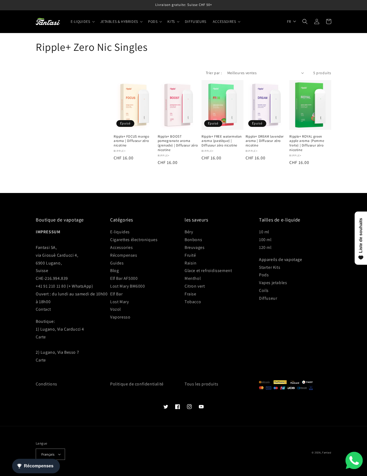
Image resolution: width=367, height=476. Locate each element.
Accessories (121, 247)
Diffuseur (268, 298)
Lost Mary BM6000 (127, 286)
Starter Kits (269, 267)
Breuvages (194, 247)
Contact (43, 309)
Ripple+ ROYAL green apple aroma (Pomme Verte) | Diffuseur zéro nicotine (306, 143)
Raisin (191, 263)
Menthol (193, 278)
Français (47, 454)
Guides (117, 263)
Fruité (190, 255)
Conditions (46, 384)
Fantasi (326, 452)
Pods (264, 275)
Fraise (190, 294)
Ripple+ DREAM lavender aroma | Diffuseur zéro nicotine (265, 141)
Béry (189, 232)
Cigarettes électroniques (133, 239)
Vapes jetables (273, 282)
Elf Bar (116, 294)
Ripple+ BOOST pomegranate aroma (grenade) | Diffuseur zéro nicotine (178, 143)
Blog (114, 270)
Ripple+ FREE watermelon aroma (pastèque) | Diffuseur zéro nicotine (222, 141)
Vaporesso (120, 317)
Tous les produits (201, 384)
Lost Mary (119, 302)
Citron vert (195, 286)
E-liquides (120, 232)
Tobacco (193, 302)
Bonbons (193, 239)
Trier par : (214, 72)
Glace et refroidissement (208, 270)
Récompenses (123, 255)
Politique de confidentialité (137, 384)
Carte (41, 337)
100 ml (265, 239)
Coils (264, 290)
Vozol (115, 309)
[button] (82, 21)
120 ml (265, 247)
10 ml (264, 232)
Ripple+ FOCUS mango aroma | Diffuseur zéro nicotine (131, 141)
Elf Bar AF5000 (124, 278)
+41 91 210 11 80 (51, 286)
